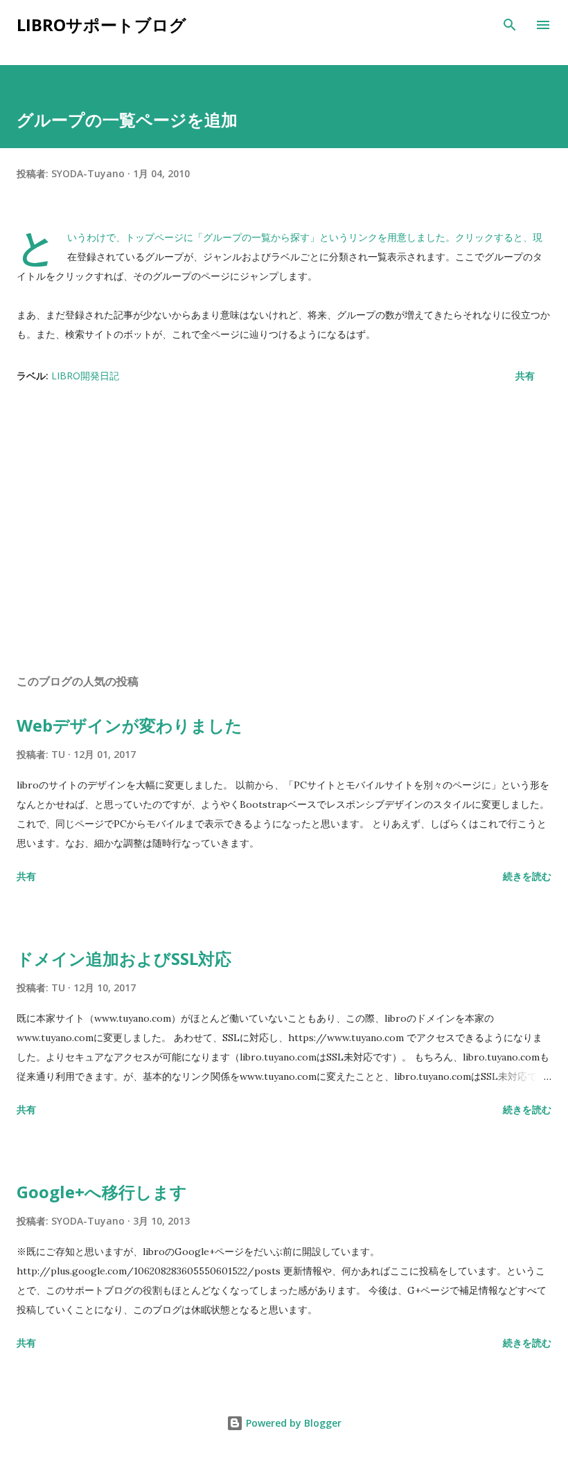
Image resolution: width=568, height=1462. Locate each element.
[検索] (510, 25)
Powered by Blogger (292, 1422)
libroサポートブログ (101, 24)
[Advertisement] (284, 532)
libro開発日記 (85, 375)
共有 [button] (525, 375)
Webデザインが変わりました (129, 725)
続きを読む (527, 876)
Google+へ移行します (102, 1191)
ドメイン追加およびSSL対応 (124, 958)
